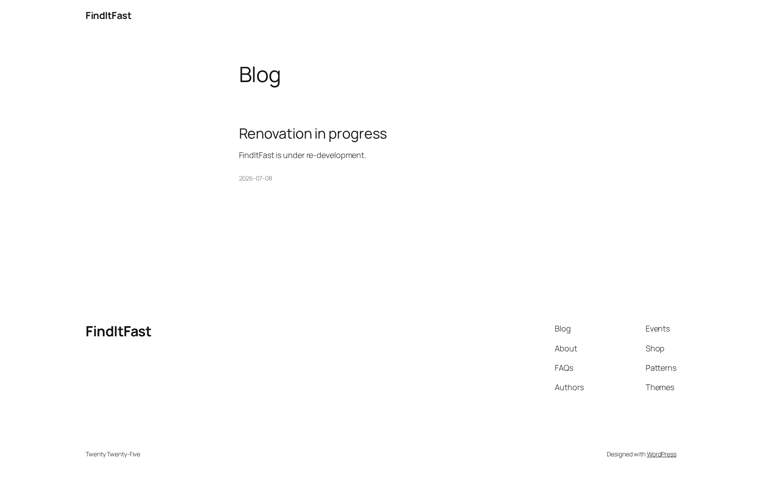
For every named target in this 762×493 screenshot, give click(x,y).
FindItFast (108, 15)
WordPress (661, 454)
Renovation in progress (313, 133)
